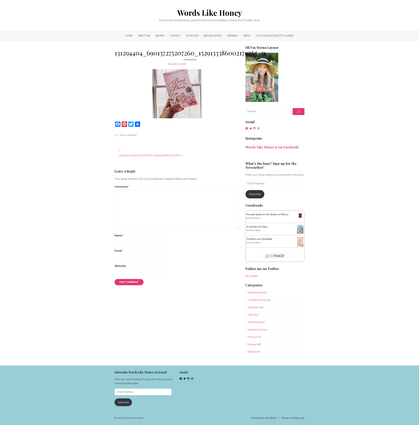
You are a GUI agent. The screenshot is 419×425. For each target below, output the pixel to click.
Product (252, 337)
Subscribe (255, 194)
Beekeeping (255, 292)
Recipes (159, 35)
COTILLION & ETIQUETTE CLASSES (274, 35)
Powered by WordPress (264, 418)
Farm (251, 314)
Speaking (232, 35)
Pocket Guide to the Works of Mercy (267, 214)
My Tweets (252, 276)
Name (119, 235)
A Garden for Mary (257, 226)
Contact (175, 35)
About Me (144, 35)
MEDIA (246, 35)
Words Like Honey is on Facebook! (272, 147)
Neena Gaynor (255, 230)
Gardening (254, 322)
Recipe (252, 344)
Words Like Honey (209, 13)
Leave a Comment (128, 135)
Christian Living (256, 300)
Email (119, 250)
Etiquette (253, 307)
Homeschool (255, 329)
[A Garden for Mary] (300, 233)
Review (252, 351)
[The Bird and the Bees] (300, 245)
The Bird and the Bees (259, 239)
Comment (122, 186)
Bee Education (212, 35)
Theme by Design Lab (292, 418)
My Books (192, 35)
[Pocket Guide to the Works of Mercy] (300, 217)
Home (129, 35)
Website (120, 266)
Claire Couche (254, 218)
